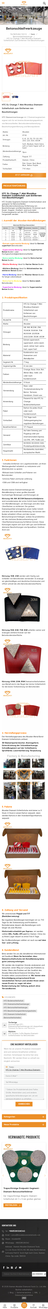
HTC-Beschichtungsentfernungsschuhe (20, 1011)
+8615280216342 (17, 1231)
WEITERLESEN (11, 1205)
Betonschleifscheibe (12, 1018)
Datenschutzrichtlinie (24, 1295)
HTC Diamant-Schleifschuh (15, 1014)
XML (36, 1293)
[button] (45, 1175)
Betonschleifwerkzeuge (22, 37)
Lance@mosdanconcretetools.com (25, 1235)
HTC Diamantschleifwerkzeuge (16, 1004)
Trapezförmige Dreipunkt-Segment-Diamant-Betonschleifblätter (21, 1190)
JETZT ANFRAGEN (22, 175)
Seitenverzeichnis (24, 1293)
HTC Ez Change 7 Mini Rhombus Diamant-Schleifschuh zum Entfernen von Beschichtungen (24, 1070)
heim (33, 34)
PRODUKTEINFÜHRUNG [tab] (14, 186)
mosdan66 (16, 1239)
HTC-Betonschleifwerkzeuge (15, 1007)
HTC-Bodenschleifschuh (13, 1001)
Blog (11, 1293)
